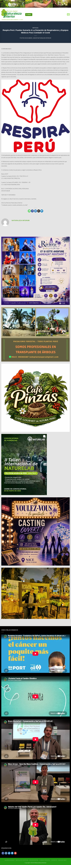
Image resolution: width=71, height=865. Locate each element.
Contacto (54, 860)
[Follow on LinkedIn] (12, 853)
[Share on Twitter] (35, 210)
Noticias (35, 28)
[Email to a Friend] (38, 210)
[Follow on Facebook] (2, 853)
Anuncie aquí (62, 860)
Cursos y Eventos (44, 860)
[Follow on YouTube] (15, 853)
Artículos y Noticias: (22, 860)
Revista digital (34, 860)
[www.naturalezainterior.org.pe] (11, 14)
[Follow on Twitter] (9, 853)
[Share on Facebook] (32, 210)
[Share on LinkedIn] (41, 210)
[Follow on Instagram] (6, 853)
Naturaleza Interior (44, 38)
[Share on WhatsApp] (29, 210)
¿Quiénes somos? (10, 860)
